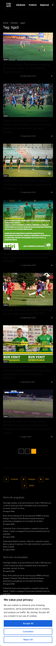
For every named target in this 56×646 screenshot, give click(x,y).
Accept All (28, 623)
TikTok (31, 486)
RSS (47, 479)
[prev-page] (21, 451)
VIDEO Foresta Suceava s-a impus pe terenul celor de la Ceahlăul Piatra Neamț (26, 68)
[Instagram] (23, 479)
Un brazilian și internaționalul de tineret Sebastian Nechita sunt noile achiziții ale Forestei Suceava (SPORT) (27, 372)
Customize (28, 631)
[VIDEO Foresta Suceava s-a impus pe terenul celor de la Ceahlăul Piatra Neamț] (28, 47)
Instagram (31, 479)
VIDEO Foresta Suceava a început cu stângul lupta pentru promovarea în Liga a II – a (27, 184)
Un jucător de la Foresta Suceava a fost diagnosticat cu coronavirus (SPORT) (27, 257)
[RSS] (41, 479)
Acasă (5, 23)
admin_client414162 (11, 76)
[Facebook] (6, 479)
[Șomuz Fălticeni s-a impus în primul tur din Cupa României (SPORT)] (28, 289)
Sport (6, 59)
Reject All (28, 639)
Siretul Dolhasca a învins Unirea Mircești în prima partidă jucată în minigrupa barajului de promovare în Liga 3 (27, 427)
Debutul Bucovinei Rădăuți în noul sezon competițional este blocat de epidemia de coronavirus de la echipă (27, 126)
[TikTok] (24, 485)
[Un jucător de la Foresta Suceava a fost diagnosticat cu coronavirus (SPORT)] (28, 225)
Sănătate (7, 249)
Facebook (14, 479)
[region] (28, 620)
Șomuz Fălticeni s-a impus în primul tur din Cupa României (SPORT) (27, 311)
